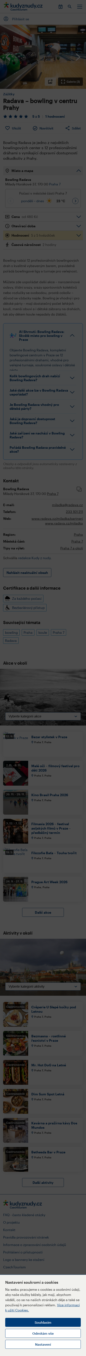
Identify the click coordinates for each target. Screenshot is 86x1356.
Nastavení (43, 1344)
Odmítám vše (43, 1333)
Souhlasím (43, 1322)
